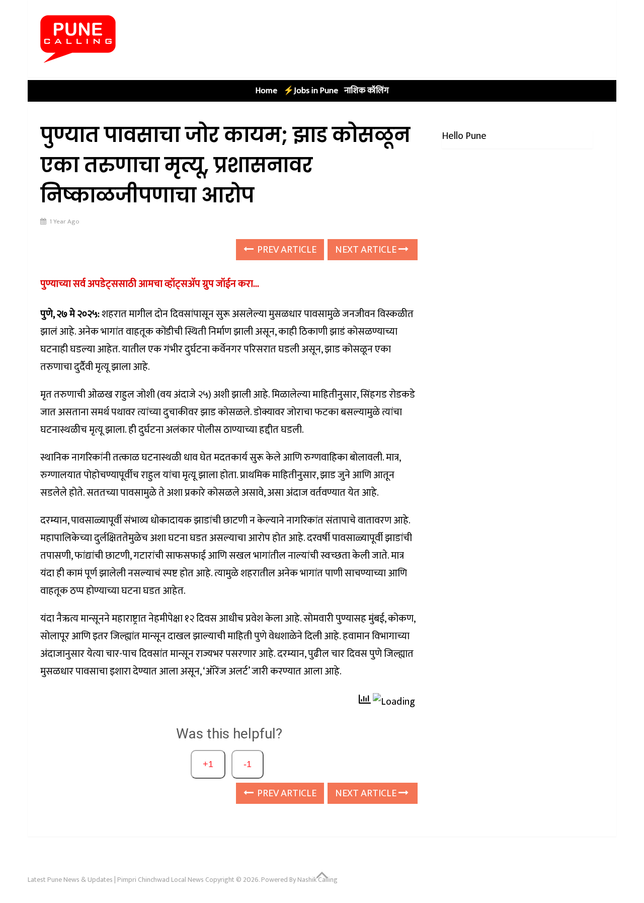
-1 (248, 764)
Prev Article (285, 249)
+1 (208, 764)
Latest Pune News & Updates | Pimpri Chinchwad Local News (116, 879)
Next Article (366, 249)
